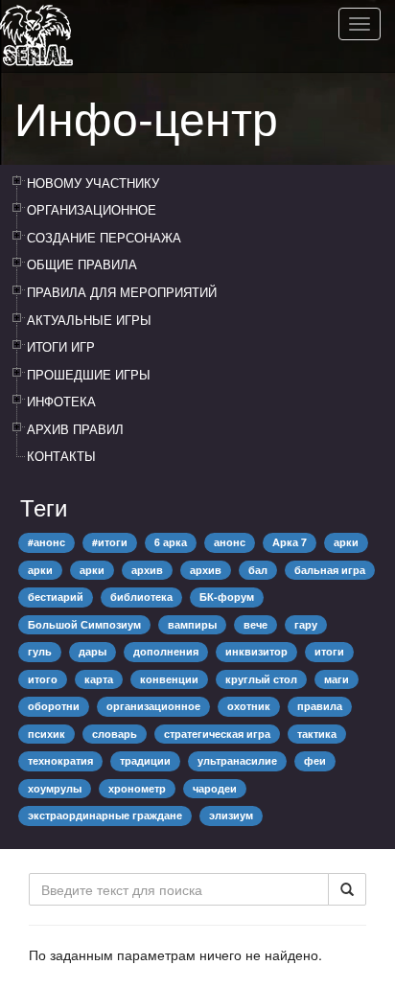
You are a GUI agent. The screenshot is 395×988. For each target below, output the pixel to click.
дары (92, 651)
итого (43, 679)
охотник (248, 706)
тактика (317, 733)
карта (98, 679)
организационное (153, 706)
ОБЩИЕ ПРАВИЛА (82, 264)
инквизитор (256, 651)
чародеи (215, 788)
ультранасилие (237, 760)
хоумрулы (54, 788)
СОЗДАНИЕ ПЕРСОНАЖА (104, 237)
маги (336, 679)
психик (46, 733)
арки (346, 542)
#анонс (46, 542)
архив (147, 570)
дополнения (165, 651)
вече (255, 624)
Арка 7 (289, 542)
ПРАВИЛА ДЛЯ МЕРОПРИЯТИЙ (122, 292)
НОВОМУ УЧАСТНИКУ (93, 182)
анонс (229, 542)
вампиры (192, 624)
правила (319, 706)
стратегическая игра (217, 733)
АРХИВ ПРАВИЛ (75, 429)
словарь (114, 733)
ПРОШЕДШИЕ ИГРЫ (89, 374)
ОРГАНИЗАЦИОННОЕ (91, 209)
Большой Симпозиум (84, 624)
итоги (329, 651)
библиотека (141, 596)
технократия (60, 760)
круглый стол (261, 679)
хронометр (137, 788)
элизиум (231, 815)
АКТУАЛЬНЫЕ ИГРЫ (89, 319)
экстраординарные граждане (105, 815)
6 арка (170, 542)
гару (305, 624)
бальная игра (329, 570)
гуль (40, 651)
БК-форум (226, 596)
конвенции (169, 679)
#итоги (110, 542)
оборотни (54, 706)
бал (257, 570)
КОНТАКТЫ (61, 456)
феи (315, 760)
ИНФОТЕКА (61, 401)
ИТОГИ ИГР (61, 346)
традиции (145, 760)
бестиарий (55, 596)
